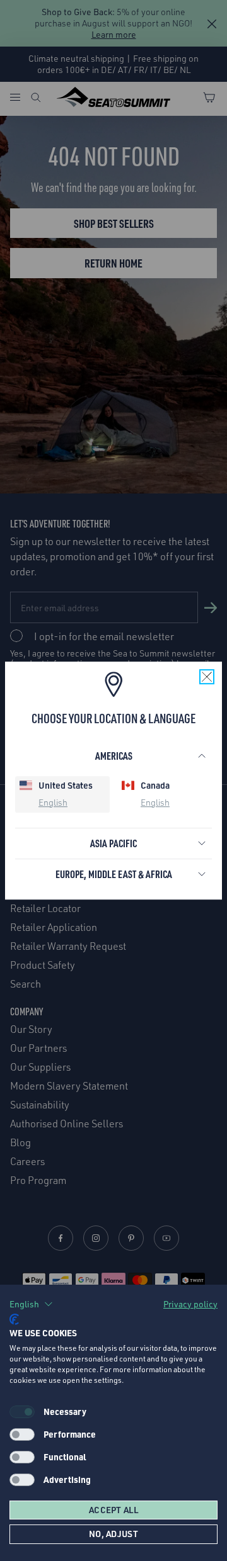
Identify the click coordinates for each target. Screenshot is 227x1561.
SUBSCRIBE (151, 799)
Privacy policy (190, 1304)
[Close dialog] (219, 736)
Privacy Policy (171, 814)
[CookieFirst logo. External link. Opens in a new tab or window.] (14, 1319)
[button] (31, 1304)
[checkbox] (22, 1434)
